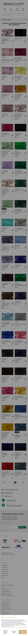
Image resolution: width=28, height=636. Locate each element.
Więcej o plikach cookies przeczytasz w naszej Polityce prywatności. (13, 627)
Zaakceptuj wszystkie (22, 632)
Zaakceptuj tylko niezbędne (5, 632)
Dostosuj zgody (14, 632)
